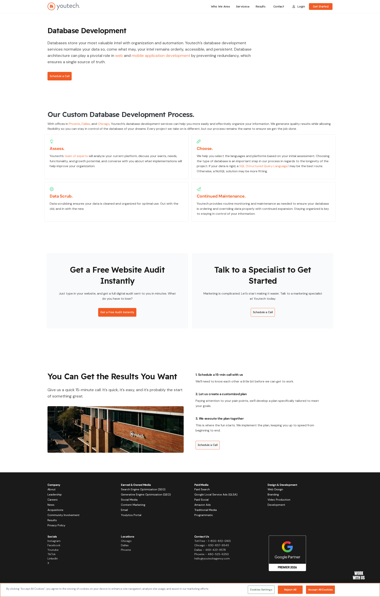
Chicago (104, 124)
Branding (273, 494)
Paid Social (201, 499)
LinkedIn (53, 558)
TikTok (52, 554)
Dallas (86, 124)
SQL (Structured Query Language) (264, 166)
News (51, 505)
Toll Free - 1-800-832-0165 (212, 541)
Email (124, 510)
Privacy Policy (56, 525)
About (52, 489)
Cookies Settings (261, 589)
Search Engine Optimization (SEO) (143, 489)
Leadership (55, 494)
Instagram (54, 541)
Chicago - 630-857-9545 (211, 545)
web (119, 55)
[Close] (373, 589)
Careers (53, 499)
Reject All (290, 589)
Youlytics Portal (131, 515)
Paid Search (202, 489)
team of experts (76, 156)
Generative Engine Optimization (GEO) (146, 494)
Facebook (54, 545)
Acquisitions (55, 510)
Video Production (279, 499)
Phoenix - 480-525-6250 (211, 554)
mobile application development (161, 55)
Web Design (275, 489)
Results (52, 520)
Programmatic (203, 515)
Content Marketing (133, 505)
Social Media (129, 499)
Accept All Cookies (320, 589)
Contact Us (201, 536)
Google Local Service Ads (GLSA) (216, 494)
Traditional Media (205, 510)
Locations (127, 536)
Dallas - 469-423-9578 (210, 550)
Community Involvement (64, 515)
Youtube (53, 550)
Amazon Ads (202, 505)
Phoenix (74, 124)
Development (276, 505)
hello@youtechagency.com (212, 558)
